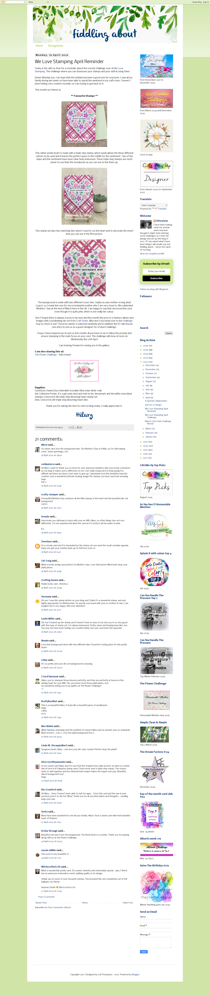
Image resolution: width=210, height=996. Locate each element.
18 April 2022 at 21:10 (51, 610)
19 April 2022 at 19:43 (51, 753)
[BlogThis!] (72, 427)
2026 (146, 346)
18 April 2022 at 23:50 (51, 632)
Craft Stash (82, 321)
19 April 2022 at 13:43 (51, 693)
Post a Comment (46, 897)
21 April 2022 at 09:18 (51, 803)
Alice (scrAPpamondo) (53, 762)
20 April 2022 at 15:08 (51, 781)
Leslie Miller (48, 619)
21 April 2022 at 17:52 (51, 822)
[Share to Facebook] (78, 427)
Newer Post (41, 903)
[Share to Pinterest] (80, 427)
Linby (44, 660)
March (149, 429)
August (149, 381)
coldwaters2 (48, 464)
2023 (145, 358)
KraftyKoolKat (49, 701)
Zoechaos (46, 542)
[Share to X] (75, 427)
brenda (45, 517)
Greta (44, 812)
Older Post (128, 903)
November (151, 369)
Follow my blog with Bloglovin (154, 289)
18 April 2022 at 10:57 (51, 508)
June (148, 389)
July (148, 386)
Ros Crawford (48, 790)
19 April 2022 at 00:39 (51, 651)
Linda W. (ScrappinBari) (54, 746)
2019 (145, 450)
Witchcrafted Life (51, 867)
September (151, 377)
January (149, 437)
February (150, 433)
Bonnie (45, 641)
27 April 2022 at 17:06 (51, 891)
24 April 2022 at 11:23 (51, 858)
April (148, 398)
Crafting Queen (49, 580)
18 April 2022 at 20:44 (51, 588)
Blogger (135, 974)
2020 (146, 446)
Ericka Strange (49, 831)
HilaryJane (162, 221)
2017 (145, 458)
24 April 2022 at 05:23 (51, 841)
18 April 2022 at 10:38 (51, 486)
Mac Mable (47, 726)
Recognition (55, 46)
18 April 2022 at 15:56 (51, 533)
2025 (146, 350)
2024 (146, 354)
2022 (146, 362)
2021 (145, 442)
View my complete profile (152, 254)
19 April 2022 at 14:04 (51, 737)
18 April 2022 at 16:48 (51, 571)
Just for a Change (153, 405)
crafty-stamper (49, 495)
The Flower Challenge (46, 355)
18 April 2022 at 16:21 (51, 552)
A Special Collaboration (156, 401)
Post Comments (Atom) (59, 907)
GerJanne (46, 597)
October (150, 373)
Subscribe (156, 278)
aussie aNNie (48, 850)
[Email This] (70, 427)
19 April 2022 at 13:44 (51, 717)
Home (39, 46)
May (148, 393)
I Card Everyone (49, 677)
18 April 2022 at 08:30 (51, 455)
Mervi (44, 445)
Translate (162, 209)
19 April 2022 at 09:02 (51, 668)
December (151, 365)
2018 (145, 454)
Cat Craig (46, 561)
